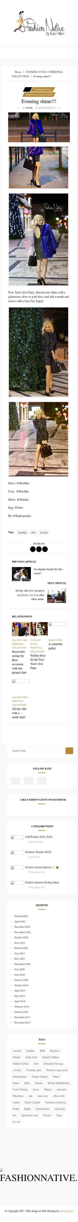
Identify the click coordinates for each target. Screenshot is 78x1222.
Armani (17, 1050)
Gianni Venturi (40, 1076)
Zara (59, 1115)
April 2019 (20, 990)
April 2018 (20, 1001)
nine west (43, 1096)
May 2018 (19, 996)
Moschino (18, 1096)
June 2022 (19, 942)
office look (58, 1096)
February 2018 (21, 1006)
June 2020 (19, 974)
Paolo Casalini (32, 1102)
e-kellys (17, 1070)
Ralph (27, 1109)
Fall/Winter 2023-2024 (38, 837)
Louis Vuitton (20, 1089)
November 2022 (22, 932)
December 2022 (22, 926)
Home (18, 72)
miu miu (61, 1089)
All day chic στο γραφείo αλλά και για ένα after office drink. (29, 595)
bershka (22, 532)
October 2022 (21, 937)
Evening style (34, 1070)
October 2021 (21, 948)
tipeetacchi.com (29, 1115)
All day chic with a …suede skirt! (19, 713)
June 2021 (19, 953)
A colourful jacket (55, 646)
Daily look (31, 1057)
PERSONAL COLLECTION (39, 94)
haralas (44, 532)
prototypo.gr (66, 1211)
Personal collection (55, 1102)
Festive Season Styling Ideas (42, 882)
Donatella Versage (53, 1063)
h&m (27, 1083)
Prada (16, 1109)
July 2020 (19, 969)
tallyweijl (60, 1109)
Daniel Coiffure (50, 1057)
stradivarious (42, 1109)
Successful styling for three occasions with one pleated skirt (19, 661)
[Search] (69, 750)
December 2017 (22, 1017)
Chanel (16, 1057)
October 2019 (21, 985)
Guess (16, 1083)
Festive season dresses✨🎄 (42, 867)
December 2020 (22, 964)
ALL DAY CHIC (20, 639)
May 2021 (19, 958)
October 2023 (21, 916)
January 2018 (21, 1011)
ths (14, 1115)
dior (33, 532)
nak (30, 1096)
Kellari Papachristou (59, 1083)
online (16, 1102)
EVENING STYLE (36, 72)
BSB (42, 1050)
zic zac (16, 1121)
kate (29, 107)
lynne (36, 1089)
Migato (48, 1089)
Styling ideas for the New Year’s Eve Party (38, 661)
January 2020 (21, 980)
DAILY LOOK (55, 639)
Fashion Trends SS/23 (38, 852)
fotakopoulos (20, 1076)
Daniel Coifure (21, 1063)
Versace (47, 1115)
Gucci (56, 1076)
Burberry (55, 1050)
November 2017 (22, 1022)
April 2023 (20, 921)
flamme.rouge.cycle (56, 1070)
